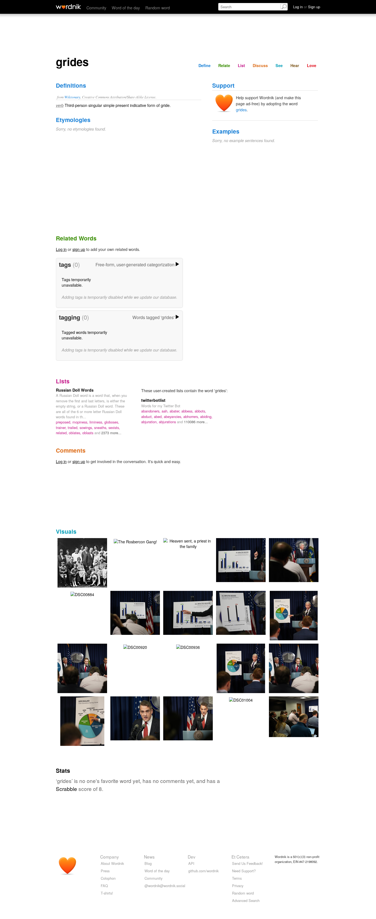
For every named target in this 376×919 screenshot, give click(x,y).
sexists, (114, 427)
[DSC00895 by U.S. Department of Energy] (249, 559)
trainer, (62, 427)
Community (96, 7)
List (241, 65)
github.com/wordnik (203, 870)
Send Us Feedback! (247, 863)
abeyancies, (173, 416)
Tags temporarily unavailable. (76, 282)
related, (62, 432)
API (191, 863)
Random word (157, 7)
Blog (148, 863)
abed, (159, 416)
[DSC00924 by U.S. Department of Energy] (294, 623)
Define (204, 65)
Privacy (237, 885)
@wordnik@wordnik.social (165, 885)
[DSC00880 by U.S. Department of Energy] (143, 612)
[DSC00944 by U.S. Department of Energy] (82, 729)
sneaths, (101, 427)
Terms (237, 878)
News (149, 857)
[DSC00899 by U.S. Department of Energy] (196, 612)
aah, (166, 411)
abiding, (206, 416)
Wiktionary (72, 97)
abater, (175, 411)
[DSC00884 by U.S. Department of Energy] (82, 594)
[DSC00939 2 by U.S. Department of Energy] (82, 676)
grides (241, 109)
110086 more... (196, 421)
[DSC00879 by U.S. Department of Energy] (302, 716)
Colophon (108, 878)
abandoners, (151, 411)
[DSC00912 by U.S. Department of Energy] (302, 559)
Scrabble (66, 788)
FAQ (104, 885)
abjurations (168, 421)
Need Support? (244, 870)
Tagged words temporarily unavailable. (84, 335)
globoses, (111, 422)
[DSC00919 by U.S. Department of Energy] (249, 612)
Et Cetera (240, 857)
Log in (61, 249)
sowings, (87, 427)
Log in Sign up (306, 6)
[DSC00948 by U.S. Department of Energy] (196, 718)
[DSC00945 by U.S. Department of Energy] (143, 718)
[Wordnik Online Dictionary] (68, 6)
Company (109, 857)
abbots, (200, 411)
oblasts (88, 432)
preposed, (64, 422)
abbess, (188, 411)
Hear (294, 65)
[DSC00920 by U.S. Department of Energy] (135, 646)
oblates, (75, 432)
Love (311, 65)
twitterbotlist (153, 400)
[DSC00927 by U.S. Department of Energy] (241, 676)
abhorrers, (191, 416)
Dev (191, 857)
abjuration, (150, 421)
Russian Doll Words (75, 390)
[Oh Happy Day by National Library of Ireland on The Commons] (91, 562)
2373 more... (111, 432)
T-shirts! (107, 893)
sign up (78, 249)
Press (105, 870)
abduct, (147, 416)
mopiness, (80, 422)
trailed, (74, 427)
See (279, 65)
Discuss (260, 65)
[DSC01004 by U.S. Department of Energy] (241, 699)
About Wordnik (112, 863)
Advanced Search (246, 900)
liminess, (96, 422)
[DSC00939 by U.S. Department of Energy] (294, 676)
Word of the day (126, 7)
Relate (224, 65)
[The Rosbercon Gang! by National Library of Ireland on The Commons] (135, 541)
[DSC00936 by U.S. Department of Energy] (188, 646)
